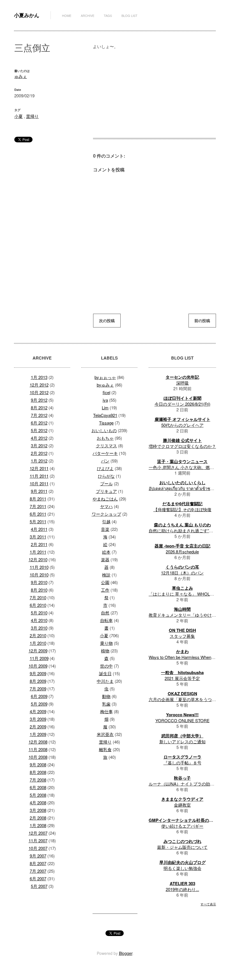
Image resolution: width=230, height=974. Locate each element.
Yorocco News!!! (182, 715)
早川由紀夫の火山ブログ (182, 862)
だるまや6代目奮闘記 (182, 504)
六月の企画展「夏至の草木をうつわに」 (186, 699)
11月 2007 (38, 840)
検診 (106, 575)
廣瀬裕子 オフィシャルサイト (182, 419)
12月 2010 (38, 559)
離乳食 (105, 749)
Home (66, 15)
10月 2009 (38, 666)
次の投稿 (107, 320)
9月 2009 (38, 673)
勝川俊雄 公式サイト (182, 440)
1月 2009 (38, 734)
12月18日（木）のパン (182, 573)
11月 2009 (39, 658)
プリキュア (106, 491)
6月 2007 (38, 878)
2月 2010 (38, 635)
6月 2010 (38, 605)
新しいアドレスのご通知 (182, 741)
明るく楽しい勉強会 (182, 868)
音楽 (105, 529)
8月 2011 (38, 499)
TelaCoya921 (105, 415)
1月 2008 (38, 825)
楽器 (105, 559)
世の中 (106, 666)
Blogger (125, 953)
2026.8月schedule (182, 552)
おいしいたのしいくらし (182, 482)
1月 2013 (39, 377)
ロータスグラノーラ (182, 757)
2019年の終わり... (182, 889)
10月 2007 (38, 848)
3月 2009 (38, 719)
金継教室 (182, 805)
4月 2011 (39, 529)
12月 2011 (39, 468)
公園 (105, 582)
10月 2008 (38, 757)
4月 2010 (39, 620)
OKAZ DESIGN (182, 693)
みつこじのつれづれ (182, 841)
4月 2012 (39, 438)
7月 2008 (38, 780)
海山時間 (182, 609)
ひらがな (106, 476)
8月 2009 (38, 681)
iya (105, 400)
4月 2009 (38, 711)
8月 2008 (38, 772)
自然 (105, 613)
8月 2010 (39, 590)
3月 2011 (38, 537)
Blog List (129, 15)
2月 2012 (39, 453)
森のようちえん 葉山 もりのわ (182, 525)
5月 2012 (39, 430)
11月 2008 (38, 749)
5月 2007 (39, 886)
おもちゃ (105, 438)
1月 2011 (38, 552)
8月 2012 (39, 407)
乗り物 (106, 643)
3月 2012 (39, 445)
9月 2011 (39, 491)
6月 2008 (38, 787)
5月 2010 (39, 613)
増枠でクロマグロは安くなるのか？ (182, 446)
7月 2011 (38, 506)
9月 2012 (39, 400)
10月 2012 (39, 392)
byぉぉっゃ (105, 377)
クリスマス (106, 445)
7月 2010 (38, 597)
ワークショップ (106, 514)
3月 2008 (38, 810)
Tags (108, 15)
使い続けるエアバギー (182, 826)
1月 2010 (38, 643)
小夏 (18, 116)
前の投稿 (202, 320)
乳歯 (106, 704)
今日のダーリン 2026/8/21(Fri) (182, 404)
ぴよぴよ (105, 468)
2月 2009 (38, 727)
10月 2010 (39, 575)
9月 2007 (38, 856)
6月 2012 (39, 423)
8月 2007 (38, 863)
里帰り (32, 116)
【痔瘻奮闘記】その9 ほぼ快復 (182, 509)
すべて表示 (208, 904)
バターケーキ (105, 453)
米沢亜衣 (105, 734)
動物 (106, 696)
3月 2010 (39, 628)
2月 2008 (38, 818)
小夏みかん (26, 15)
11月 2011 (39, 476)
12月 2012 (39, 385)
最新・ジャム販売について (182, 847)
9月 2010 (39, 582)
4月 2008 (38, 802)
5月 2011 (38, 521)
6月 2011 (38, 514)
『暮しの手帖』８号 (182, 763)
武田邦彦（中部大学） (182, 736)
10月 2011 (39, 483)
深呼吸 (182, 383)
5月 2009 (39, 704)
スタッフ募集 (182, 636)
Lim (105, 407)
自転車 (106, 620)
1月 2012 (39, 461)
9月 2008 (38, 764)
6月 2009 (39, 696)
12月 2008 (38, 742)
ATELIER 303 (182, 883)
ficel (106, 392)
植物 (105, 651)
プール (106, 483)
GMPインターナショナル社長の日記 (183, 820)
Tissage (106, 423)
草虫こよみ (182, 588)
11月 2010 (39, 567)
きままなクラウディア (182, 799)
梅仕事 (106, 711)
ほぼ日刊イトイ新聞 (182, 398)
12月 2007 (38, 833)
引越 (106, 521)
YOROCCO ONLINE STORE (182, 720)
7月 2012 (39, 415)
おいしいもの (104, 430)
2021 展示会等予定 (182, 678)
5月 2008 (38, 795)
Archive (87, 15)
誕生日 (105, 673)
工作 (105, 590)
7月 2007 (38, 871)
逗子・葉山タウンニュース (182, 461)
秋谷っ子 (182, 778)
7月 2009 (38, 689)
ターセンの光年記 (182, 377)
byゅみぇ (105, 385)
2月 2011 (39, 544)
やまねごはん (105, 499)
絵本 (106, 552)
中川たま (105, 681)
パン (105, 461)
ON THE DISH (182, 630)
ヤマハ (106, 506)
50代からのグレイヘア (182, 425)
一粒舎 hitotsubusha (182, 672)
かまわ (182, 651)
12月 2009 (38, 651)
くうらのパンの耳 (182, 567)
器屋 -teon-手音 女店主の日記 (182, 546)
